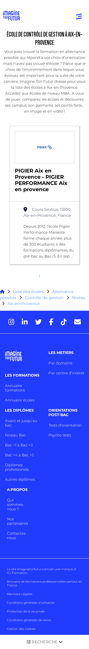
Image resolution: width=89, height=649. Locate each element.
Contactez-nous (17, 535)
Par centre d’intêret (66, 373)
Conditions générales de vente (29, 620)
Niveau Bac (15, 435)
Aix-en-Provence (23, 303)
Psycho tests (59, 435)
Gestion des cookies (21, 629)
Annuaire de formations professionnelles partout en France (44, 583)
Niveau (79, 297)
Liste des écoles (28, 291)
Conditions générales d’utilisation (31, 603)
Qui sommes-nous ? (15, 504)
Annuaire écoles (19, 400)
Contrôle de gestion (44, 297)
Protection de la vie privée (25, 611)
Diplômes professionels (17, 467)
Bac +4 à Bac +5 (19, 455)
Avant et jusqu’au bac (21, 423)
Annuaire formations (15, 387)
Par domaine (60, 363)
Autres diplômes (20, 479)
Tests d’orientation (65, 425)
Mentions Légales (19, 594)
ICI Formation (17, 573)
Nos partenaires (17, 521)
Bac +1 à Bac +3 (19, 445)
